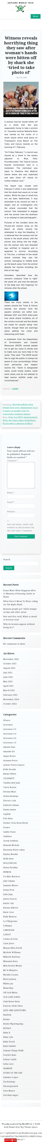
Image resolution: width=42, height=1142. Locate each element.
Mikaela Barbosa (11, 957)
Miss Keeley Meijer (12, 965)
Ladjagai (7, 925)
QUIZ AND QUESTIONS (14, 1010)
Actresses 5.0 (9, 742)
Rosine (6, 1019)
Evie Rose (8, 818)
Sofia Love (8, 1064)
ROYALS (7, 1028)
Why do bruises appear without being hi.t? (19, 626)
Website (11, 511)
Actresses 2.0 (9, 729)
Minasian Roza (10, 961)
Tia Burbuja (9, 1081)
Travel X (13, 1127)
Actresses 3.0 (9, 733)
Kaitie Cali (8, 903)
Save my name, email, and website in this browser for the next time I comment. (20, 527)
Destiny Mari (9, 791)
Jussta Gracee (10, 899)
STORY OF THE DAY (12, 1073)
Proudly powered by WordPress (17, 1124)
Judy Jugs (8, 894)
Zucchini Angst (10, 1095)
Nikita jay (8, 983)
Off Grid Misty (10, 992)
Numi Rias (8, 988)
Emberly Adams (11, 805)
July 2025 (7, 672)
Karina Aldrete (10, 907)
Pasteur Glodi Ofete (13, 1006)
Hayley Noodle (10, 854)
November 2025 (11, 659)
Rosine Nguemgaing (13, 1023)
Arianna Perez (10, 760)
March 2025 (9, 690)
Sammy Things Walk (13, 1050)
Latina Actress (10, 939)
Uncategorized (10, 1086)
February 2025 (10, 695)
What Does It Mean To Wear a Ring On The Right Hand (20, 603)
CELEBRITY (8, 778)
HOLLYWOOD (10, 863)
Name (11, 492)
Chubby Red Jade (11, 783)
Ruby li (6, 1032)
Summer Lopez (10, 1077)
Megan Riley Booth (12, 948)
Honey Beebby (10, 867)
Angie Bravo (9, 756)
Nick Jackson (9, 979)
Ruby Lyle (8, 1037)
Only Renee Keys (11, 1001)
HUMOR (7, 872)
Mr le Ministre (10, 970)
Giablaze (7, 836)
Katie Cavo (8, 912)
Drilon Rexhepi (10, 796)
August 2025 (9, 668)
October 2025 (10, 663)
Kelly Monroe (10, 916)
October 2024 (10, 704)
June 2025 (8, 677)
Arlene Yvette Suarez (13, 765)
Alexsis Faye (9, 747)
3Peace (6, 720)
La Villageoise (10, 921)
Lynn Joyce (8, 943)
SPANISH (7, 1068)
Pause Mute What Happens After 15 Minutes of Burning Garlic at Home (19, 593)
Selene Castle (10, 1059)
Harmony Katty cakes (14, 849)
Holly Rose (8, 858)
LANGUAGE (9, 930)
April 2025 (8, 686)
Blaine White (9, 774)
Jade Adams (9, 881)
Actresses (8, 724)
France (6, 827)
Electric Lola (9, 800)
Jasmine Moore (10, 885)
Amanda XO (9, 751)
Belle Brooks (9, 769)
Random (7, 1014)
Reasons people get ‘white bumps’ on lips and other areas (20, 610)
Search (6, 559)
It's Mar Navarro (11, 876)
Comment (12, 460)
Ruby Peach (9, 1041)
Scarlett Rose (9, 1055)
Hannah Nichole (11, 845)
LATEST (15, 389)
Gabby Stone (9, 832)
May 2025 (8, 681)
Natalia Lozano (10, 974)
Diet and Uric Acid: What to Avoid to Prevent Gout (20, 618)
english (7, 814)
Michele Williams (12, 952)
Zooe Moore (9, 1090)
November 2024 (11, 699)
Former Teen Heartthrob (15, 823)
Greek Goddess (10, 840)
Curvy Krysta (9, 787)
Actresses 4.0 (9, 738)
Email (10, 502)
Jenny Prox (8, 890)
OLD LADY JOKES (11, 997)
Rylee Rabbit (9, 1046)
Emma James (9, 809)
